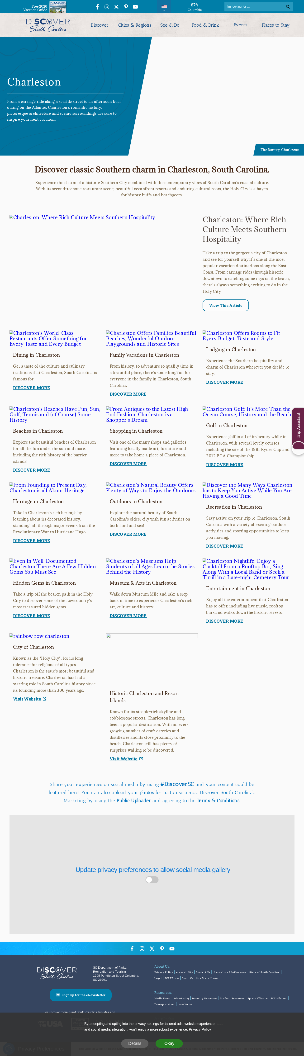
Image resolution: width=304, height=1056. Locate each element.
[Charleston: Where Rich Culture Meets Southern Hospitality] (82, 217)
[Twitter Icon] (116, 7)
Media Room (162, 998)
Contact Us (203, 972)
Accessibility (184, 972)
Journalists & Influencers (230, 972)
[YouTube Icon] (135, 7)
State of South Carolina (264, 972)
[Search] (288, 6)
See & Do (170, 25)
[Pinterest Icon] (126, 7)
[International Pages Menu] (164, 6)
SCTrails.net (279, 998)
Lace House (185, 1004)
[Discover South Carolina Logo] (48, 25)
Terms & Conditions (218, 800)
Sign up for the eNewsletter (84, 995)
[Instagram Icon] (107, 7)
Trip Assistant (298, 425)
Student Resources (232, 998)
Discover (99, 25)
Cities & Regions (134, 25)
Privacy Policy (163, 972)
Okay (169, 1043)
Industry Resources (204, 998)
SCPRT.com (172, 978)
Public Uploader (134, 800)
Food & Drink (205, 25)
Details (134, 1043)
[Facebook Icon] (97, 7)
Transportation (164, 1004)
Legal (158, 978)
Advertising (181, 998)
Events (240, 25)
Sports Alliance (257, 998)
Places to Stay (276, 25)
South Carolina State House (200, 978)
